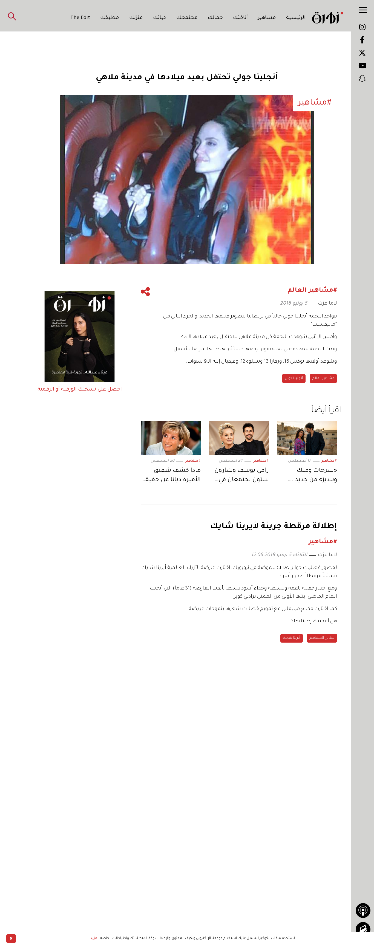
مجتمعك (187, 18)
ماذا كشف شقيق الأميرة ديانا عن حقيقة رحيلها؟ (171, 476)
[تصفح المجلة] (363, 929)
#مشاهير (329, 461)
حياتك (159, 18)
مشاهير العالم (323, 378)
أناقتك (240, 18)
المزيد (94, 938)
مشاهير (267, 18)
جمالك (215, 18)
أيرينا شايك (291, 638)
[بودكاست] (363, 910)
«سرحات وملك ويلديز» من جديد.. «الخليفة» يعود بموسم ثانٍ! (314, 476)
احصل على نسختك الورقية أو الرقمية (80, 389)
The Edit (80, 18)
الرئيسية (296, 18)
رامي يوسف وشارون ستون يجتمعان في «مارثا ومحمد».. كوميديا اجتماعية (241, 476)
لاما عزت (327, 304)
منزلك (136, 18)
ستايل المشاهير (322, 638)
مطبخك (109, 18)
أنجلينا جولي (294, 378)
